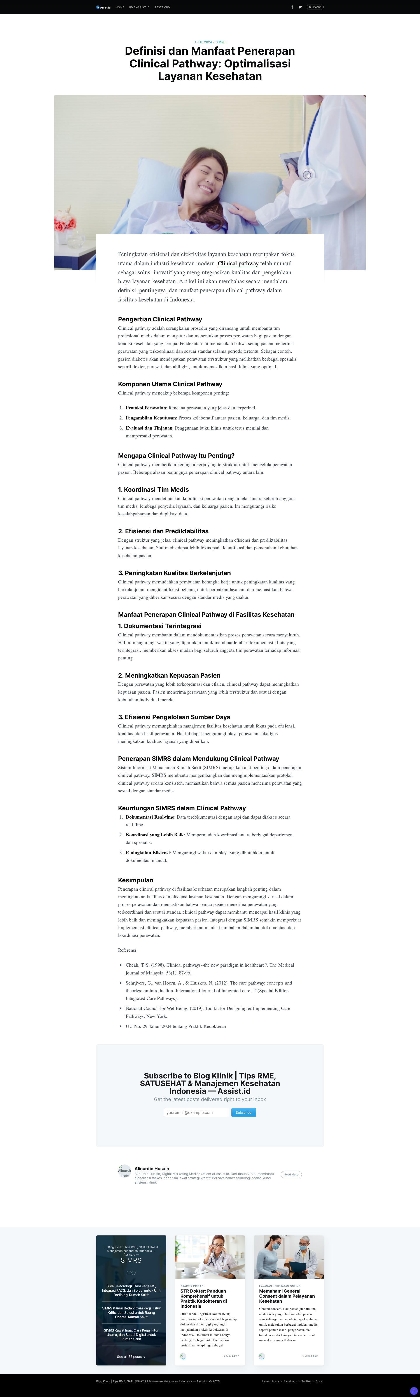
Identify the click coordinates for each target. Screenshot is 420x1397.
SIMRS (220, 42)
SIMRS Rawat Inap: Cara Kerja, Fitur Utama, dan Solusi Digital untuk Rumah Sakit (131, 1334)
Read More (291, 1174)
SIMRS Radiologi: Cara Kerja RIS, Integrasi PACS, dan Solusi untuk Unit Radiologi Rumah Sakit (131, 1290)
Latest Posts (270, 1381)
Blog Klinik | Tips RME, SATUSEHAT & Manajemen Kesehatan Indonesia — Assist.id (152, 1381)
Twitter (306, 1381)
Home (120, 7)
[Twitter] (301, 7)
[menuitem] (120, 7)
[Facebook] (292, 7)
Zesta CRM (163, 7)
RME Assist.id (139, 7)
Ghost (319, 1381)
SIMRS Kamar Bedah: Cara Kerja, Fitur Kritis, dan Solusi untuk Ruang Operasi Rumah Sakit (131, 1312)
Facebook (290, 1381)
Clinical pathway (238, 263)
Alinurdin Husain (152, 1168)
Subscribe (315, 7)
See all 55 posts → (131, 1357)
